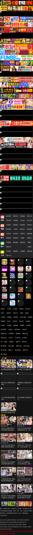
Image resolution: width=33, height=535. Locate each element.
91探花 (15, 229)
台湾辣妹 (8, 225)
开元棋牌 (15, 309)
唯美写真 (22, 242)
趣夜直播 (15, 325)
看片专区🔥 (4, 350)
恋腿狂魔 (29, 233)
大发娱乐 (10, 329)
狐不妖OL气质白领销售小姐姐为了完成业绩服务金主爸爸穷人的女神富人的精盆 (8, 498)
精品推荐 (8, 216)
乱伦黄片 (3, 325)
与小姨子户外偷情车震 (24, 369)
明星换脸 (15, 238)
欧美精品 (22, 216)
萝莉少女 (29, 216)
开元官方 (11, 337)
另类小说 (8, 255)
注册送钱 (8, 313)
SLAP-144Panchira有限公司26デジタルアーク (24, 480)
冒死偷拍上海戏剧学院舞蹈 (24, 383)
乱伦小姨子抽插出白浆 (8, 412)
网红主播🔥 (4, 354)
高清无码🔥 (18, 350)
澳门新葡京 (3, 329)
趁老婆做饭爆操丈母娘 (8, 369)
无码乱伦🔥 (4, 337)
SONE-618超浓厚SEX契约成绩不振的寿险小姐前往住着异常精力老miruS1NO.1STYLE (8, 430)
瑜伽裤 (22, 238)
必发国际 (28, 325)
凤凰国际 (15, 317)
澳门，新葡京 (4, 342)
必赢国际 (9, 317)
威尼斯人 (3, 309)
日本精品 (15, 220)
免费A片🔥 (19, 346)
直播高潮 (30, 317)
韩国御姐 (15, 225)
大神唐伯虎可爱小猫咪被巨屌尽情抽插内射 (8, 480)
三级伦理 (8, 220)
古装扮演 (8, 233)
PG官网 (9, 309)
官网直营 (21, 309)
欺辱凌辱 (8, 229)
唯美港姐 (22, 225)
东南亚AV (29, 225)
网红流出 (22, 229)
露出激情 (15, 242)
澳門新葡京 (17, 329)
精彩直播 (3, 321)
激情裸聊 (18, 333)
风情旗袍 (8, 238)
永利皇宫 (24, 329)
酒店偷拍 (15, 321)
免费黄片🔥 (25, 333)
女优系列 (15, 233)
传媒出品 (8, 246)
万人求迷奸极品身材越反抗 (8, 398)
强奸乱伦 (15, 216)
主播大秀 (21, 321)
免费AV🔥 (25, 350)
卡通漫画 (8, 242)
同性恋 (29, 246)
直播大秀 (24, 342)
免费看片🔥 (4, 333)
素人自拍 (29, 220)
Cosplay (22, 220)
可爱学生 (22, 233)
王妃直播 (27, 321)
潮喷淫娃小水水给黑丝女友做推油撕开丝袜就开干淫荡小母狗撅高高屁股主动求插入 (8, 464)
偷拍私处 (9, 325)
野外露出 (29, 229)
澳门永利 (27, 309)
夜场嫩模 (22, 325)
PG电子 (2, 313)
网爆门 (29, 242)
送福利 (21, 313)
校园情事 (15, 251)
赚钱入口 (11, 350)
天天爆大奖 (17, 337)
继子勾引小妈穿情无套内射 (8, 383)
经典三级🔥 (11, 346)
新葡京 (27, 313)
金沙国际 (24, 337)
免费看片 (11, 342)
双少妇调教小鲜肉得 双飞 (24, 398)
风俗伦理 (29, 251)
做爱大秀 (18, 342)
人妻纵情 (22, 251)
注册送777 (15, 313)
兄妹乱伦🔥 (26, 346)
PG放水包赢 (23, 317)
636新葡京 (11, 333)
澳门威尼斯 (3, 346)
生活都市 (8, 251)
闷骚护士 (29, 238)
